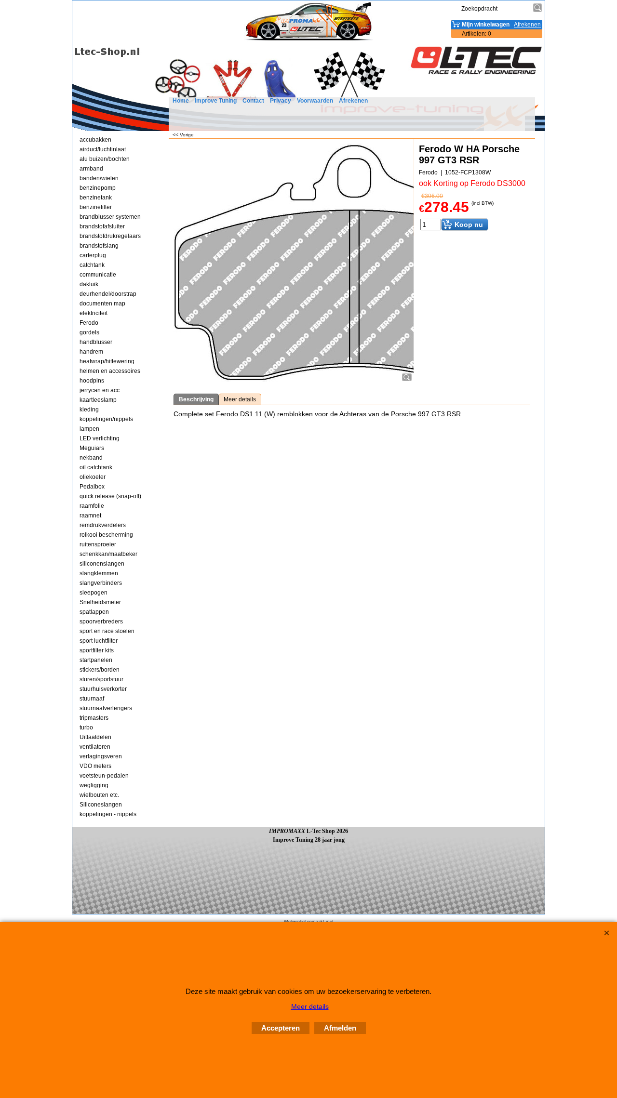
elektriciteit (93, 313)
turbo (86, 727)
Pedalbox (92, 486)
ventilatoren (95, 746)
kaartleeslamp (98, 400)
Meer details (240, 399)
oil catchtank (96, 467)
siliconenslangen (102, 563)
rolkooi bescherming (106, 534)
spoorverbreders (101, 621)
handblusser (96, 342)
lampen (89, 428)
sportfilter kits (97, 650)
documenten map (102, 303)
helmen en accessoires (110, 371)
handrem (91, 351)
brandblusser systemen (110, 216)
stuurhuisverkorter (103, 689)
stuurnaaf (92, 698)
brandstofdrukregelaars (110, 236)
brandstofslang (99, 245)
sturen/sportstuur (101, 679)
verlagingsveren (101, 756)
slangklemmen (99, 573)
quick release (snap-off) (110, 496)
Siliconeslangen (101, 804)
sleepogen (93, 592)
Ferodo (89, 322)
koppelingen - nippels (108, 814)
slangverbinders (101, 583)
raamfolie (92, 506)
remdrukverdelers (103, 525)
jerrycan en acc (100, 390)
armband (91, 168)
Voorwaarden (315, 100)
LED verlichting (100, 438)
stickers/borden (100, 669)
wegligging (94, 785)
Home (181, 100)
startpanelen (96, 660)
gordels (89, 332)
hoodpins (92, 380)
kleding (89, 409)
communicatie (98, 274)
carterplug (93, 255)
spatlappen (94, 612)
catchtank (92, 265)
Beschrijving (196, 399)
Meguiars (92, 448)
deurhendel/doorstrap (108, 294)
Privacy (280, 100)
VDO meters (95, 766)
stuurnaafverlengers (106, 708)
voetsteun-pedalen (104, 775)
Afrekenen (353, 100)
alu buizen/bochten (105, 159)
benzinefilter (96, 207)
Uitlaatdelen (95, 737)
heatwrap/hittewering (107, 361)
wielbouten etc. (99, 795)
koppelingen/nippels (106, 419)
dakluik (89, 284)
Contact (253, 100)
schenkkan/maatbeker (108, 554)
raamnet (90, 515)
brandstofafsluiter (102, 226)
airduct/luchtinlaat (103, 149)
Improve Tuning (216, 100)
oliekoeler (93, 477)
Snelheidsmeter (100, 602)
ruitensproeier (98, 544)
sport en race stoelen (107, 631)
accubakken (95, 139)
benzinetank (96, 197)
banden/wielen (99, 178)
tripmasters (94, 717)
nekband (91, 457)
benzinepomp (98, 188)
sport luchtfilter (99, 640)
